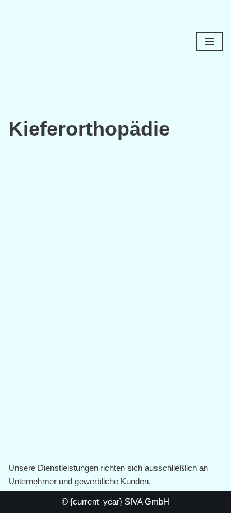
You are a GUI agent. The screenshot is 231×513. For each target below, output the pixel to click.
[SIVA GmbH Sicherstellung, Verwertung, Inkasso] (42, 41)
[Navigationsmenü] (209, 41)
